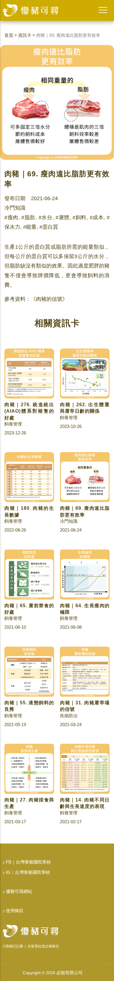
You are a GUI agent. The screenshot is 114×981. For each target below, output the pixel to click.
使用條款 (14, 910)
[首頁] (30, 10)
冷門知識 (14, 208)
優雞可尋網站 (19, 891)
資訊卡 (24, 35)
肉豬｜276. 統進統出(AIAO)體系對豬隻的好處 (29, 411)
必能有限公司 (69, 972)
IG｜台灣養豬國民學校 (28, 872)
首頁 (8, 35)
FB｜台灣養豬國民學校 (28, 861)
